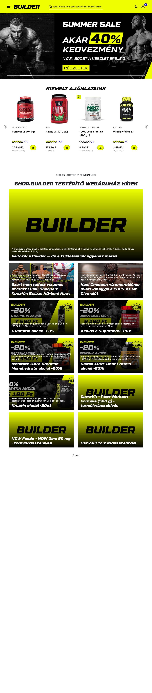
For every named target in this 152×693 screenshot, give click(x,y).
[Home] (27, 6)
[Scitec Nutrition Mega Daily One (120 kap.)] (126, 109)
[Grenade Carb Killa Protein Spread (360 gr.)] (25, 109)
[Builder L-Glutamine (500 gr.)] (93, 109)
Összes (76, 455)
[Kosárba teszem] (33, 147)
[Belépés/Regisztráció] (136, 7)
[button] (143, 7)
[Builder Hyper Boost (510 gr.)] (59, 109)
